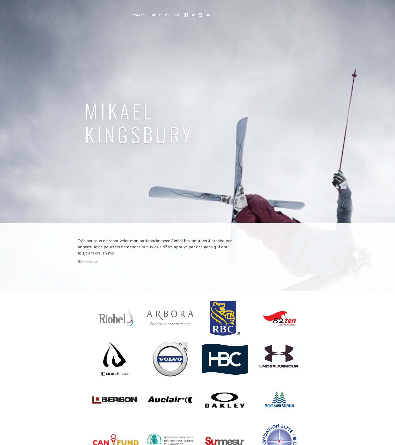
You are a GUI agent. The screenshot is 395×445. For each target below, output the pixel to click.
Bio (176, 15)
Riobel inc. (181, 240)
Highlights (159, 15)
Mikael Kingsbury (139, 122)
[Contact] (208, 15)
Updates (138, 15)
